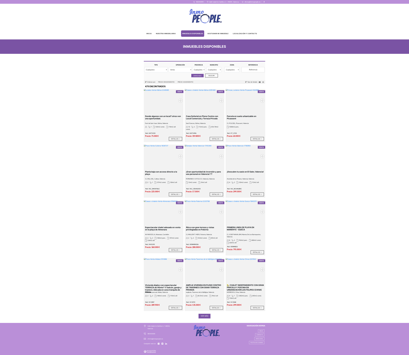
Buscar (212, 75)
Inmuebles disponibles (192, 33)
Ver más (204, 316)
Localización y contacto (245, 33)
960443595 (151, 334)
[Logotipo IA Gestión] (202, 16)
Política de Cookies (256, 342)
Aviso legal (259, 338)
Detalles (175, 139)
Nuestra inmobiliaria (166, 33)
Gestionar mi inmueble (218, 33)
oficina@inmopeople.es (155, 339)
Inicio (149, 33)
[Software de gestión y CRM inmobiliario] (150, 351)
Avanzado (197, 76)
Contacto (260, 334)
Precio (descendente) (166, 82)
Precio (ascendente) (185, 82)
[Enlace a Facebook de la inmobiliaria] (264, 2)
